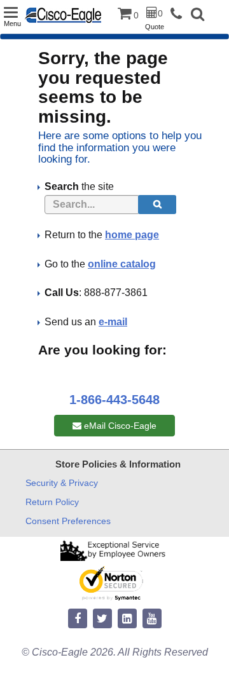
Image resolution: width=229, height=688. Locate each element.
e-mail (113, 321)
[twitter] (102, 619)
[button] (197, 15)
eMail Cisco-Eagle (118, 426)
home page (132, 234)
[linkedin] (127, 619)
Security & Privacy (61, 483)
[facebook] (77, 619)
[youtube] (152, 619)
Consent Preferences (68, 521)
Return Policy (52, 502)
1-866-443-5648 (114, 400)
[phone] (179, 14)
